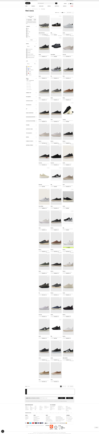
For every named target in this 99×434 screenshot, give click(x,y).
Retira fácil (69, 420)
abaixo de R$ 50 (29, 81)
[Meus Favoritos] (71, 4)
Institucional (48, 418)
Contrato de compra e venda (60, 419)
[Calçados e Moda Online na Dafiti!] (27, 3)
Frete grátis (70, 416)
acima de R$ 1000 (29, 89)
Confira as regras (63, 432)
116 (68, 386)
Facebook (26, 417)
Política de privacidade (59, 418)
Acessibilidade (48, 416)
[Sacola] (73, 4)
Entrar (65, 3)
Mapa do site (35, 419)
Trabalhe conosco (48, 419)
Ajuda (67, 406)
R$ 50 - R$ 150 (28, 83)
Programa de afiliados (59, 417)
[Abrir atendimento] (2, 431)
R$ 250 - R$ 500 (29, 86)
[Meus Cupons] (69, 4)
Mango (31, 407)
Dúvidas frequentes (36, 416)
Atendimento (35, 417)
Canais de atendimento (69, 0)
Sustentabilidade (58, 416)
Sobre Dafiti (47, 417)
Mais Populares (69, 12)
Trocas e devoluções (37, 418)
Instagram (26, 418)
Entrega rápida (70, 418)
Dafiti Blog (26, 416)
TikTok (26, 419)
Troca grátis (70, 419)
